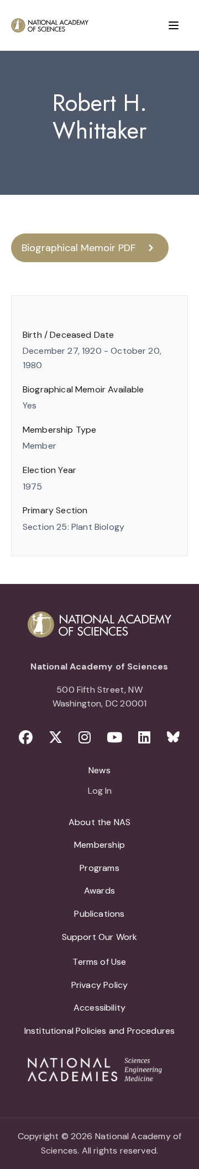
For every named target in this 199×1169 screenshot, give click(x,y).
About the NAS (99, 822)
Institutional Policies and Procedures (99, 1031)
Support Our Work (100, 937)
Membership (99, 845)
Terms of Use (99, 962)
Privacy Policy (99, 985)
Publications (99, 914)
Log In (100, 791)
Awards (99, 890)
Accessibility (99, 1007)
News (99, 770)
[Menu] (173, 25)
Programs (99, 868)
